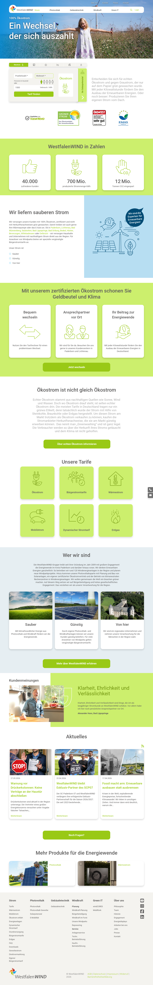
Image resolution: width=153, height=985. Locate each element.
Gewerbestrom (15, 950)
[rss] (142, 746)
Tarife (11, 906)
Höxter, (70, 230)
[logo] (21, 8)
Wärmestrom (14, 910)
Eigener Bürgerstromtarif (16, 959)
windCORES (98, 906)
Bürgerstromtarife (16, 935)
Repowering (77, 925)
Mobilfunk (97, 910)
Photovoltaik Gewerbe (39, 910)
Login (137, 10)
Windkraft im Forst (79, 918)
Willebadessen (28, 233)
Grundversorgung (16, 932)
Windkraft (97, 10)
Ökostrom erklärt (16, 918)
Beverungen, (15, 233)
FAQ (10, 943)
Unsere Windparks (79, 921)
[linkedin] (142, 917)
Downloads (13, 947)
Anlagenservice (78, 933)
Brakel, (63, 230)
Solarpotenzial (36, 914)
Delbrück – (45, 233)
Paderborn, (56, 227)
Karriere (105, 3)
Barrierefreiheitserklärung (100, 977)
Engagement (119, 918)
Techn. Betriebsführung (78, 937)
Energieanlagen (15, 921)
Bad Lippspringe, (40, 230)
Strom (37, 10)
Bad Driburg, (54, 230)
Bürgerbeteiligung (79, 914)
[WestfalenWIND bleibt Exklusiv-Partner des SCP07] (76, 762)
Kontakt (126, 3)
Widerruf (124, 974)
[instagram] (142, 906)
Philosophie (119, 906)
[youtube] (142, 900)
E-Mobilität (34, 918)
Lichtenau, (66, 227)
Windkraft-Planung (79, 910)
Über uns (94, 3)
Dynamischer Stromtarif (14, 926)
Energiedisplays (120, 921)
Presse (115, 3)
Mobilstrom (14, 914)
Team (116, 910)
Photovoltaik (55, 10)
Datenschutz (99, 974)
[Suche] (132, 9)
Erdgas (12, 939)
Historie (117, 914)
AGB (90, 974)
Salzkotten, (27, 230)
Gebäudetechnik (76, 10)
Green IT (115, 10)
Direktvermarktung (17, 954)
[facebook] (142, 911)
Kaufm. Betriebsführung (78, 944)
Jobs (116, 929)
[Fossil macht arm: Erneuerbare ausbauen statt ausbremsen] (122, 762)
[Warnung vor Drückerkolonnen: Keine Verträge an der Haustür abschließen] (30, 762)
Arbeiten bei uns (120, 925)
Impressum (112, 974)
